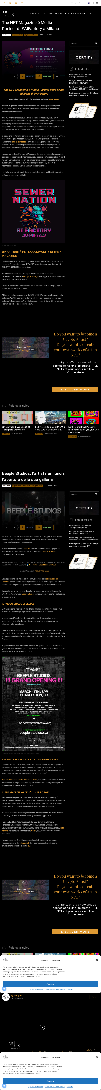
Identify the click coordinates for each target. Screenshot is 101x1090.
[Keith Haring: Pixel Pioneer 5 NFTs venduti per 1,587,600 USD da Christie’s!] (83, 417)
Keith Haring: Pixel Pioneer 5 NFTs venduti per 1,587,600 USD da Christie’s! (84, 88)
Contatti (70, 1087)
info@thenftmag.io (31, 276)
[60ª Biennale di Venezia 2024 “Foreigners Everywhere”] (17, 417)
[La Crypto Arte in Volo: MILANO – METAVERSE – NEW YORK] (50, 417)
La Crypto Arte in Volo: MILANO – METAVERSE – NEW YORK (81, 82)
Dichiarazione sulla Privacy (55, 1087)
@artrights (16, 995)
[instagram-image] (10, 1011)
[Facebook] (4, 3)
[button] (97, 1057)
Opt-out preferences (35, 1087)
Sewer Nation (53, 99)
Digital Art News (31, 35)
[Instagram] (10, 3)
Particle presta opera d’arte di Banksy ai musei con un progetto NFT (84, 94)
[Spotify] (22, 3)
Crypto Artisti (17, 35)
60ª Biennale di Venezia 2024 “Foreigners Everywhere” (80, 75)
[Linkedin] (16, 3)
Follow (94, 997)
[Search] (96, 44)
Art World (6, 35)
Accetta (50, 1081)
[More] (57, 76)
